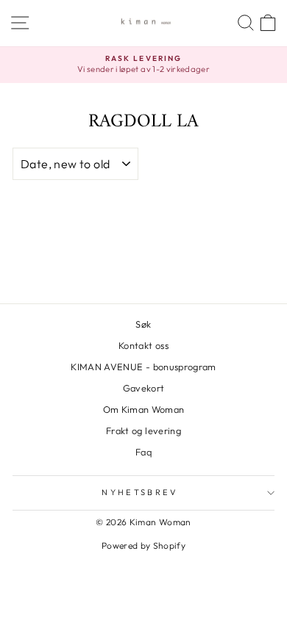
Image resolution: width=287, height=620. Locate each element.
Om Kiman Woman (144, 409)
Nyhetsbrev (139, 492)
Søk (143, 324)
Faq (143, 452)
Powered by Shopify (143, 545)
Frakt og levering (143, 430)
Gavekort (144, 388)
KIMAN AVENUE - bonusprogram (143, 366)
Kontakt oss (143, 345)
